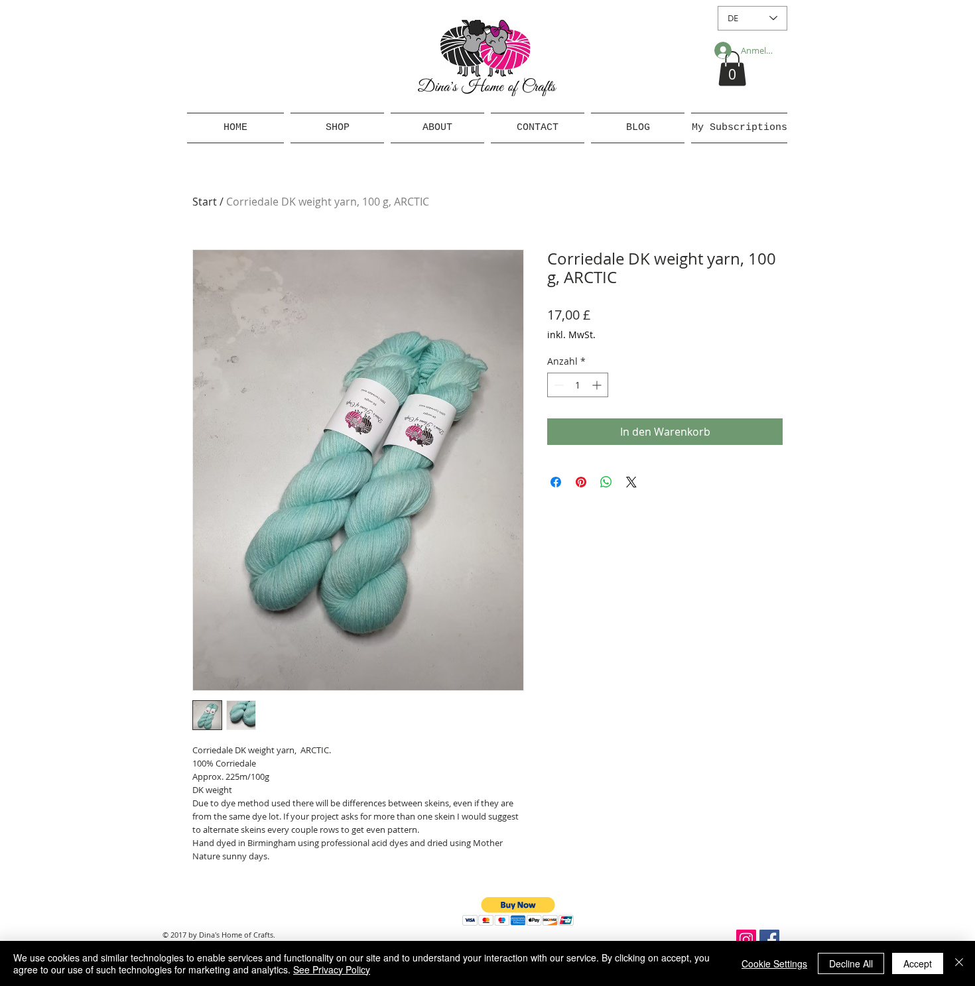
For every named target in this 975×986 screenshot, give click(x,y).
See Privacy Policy (331, 969)
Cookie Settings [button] (774, 963)
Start (204, 201)
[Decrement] (557, 385)
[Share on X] (631, 482)
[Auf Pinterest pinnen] (581, 482)
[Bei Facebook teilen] (556, 482)
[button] (732, 68)
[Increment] (598, 385)
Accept (917, 963)
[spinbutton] (578, 385)
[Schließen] (959, 963)
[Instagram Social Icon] (746, 940)
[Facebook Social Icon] (769, 940)
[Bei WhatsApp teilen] (606, 482)
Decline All (851, 963)
